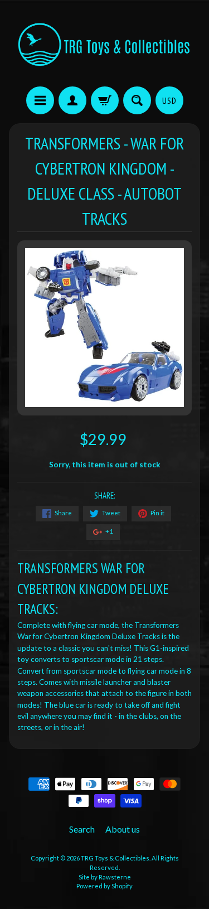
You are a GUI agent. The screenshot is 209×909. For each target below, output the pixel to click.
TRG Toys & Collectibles (115, 858)
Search (82, 829)
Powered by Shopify (104, 885)
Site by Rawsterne (105, 877)
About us (122, 829)
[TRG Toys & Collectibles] (104, 45)
